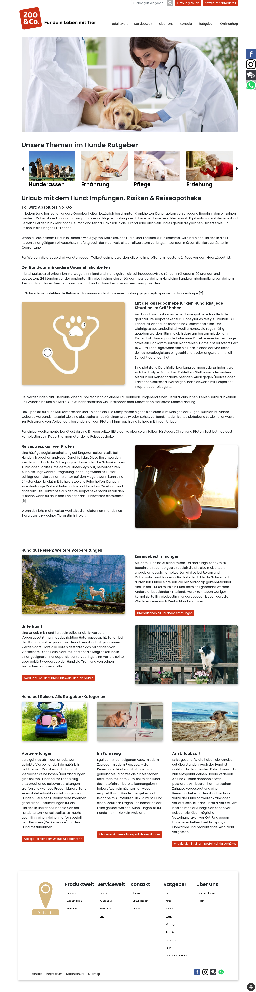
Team (201, 900)
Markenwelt (73, 908)
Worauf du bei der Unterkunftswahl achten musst (58, 678)
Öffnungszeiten (188, 3)
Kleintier (170, 908)
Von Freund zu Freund (177, 955)
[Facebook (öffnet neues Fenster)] (197, 972)
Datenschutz (75, 974)
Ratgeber (206, 23)
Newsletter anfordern (220, 3)
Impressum (54, 974)
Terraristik (171, 940)
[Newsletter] (213, 972)
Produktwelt (118, 23)
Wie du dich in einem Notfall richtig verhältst (205, 844)
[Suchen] (170, 3)
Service (103, 893)
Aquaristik (171, 932)
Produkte (71, 893)
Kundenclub (106, 900)
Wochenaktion (74, 900)
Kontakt (186, 23)
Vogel (169, 916)
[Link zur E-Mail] (251, 75)
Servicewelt (143, 23)
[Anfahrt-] (46, 900)
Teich (168, 947)
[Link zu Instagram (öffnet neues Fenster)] (251, 64)
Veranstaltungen (207, 893)
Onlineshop (229, 23)
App (102, 916)
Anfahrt (137, 908)
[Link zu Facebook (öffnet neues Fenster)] (251, 54)
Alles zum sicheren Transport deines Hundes (129, 834)
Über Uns (166, 23)
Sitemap (94, 974)
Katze (168, 900)
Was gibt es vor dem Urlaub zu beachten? (52, 839)
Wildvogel (171, 924)
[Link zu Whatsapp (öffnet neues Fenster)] (251, 85)
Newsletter (105, 908)
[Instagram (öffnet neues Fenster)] (205, 972)
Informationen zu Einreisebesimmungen (165, 613)
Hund (168, 893)
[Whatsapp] (221, 972)
